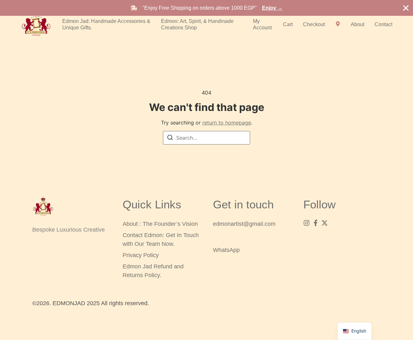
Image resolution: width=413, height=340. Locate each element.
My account (262, 24)
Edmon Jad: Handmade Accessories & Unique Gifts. (106, 24)
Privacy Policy (141, 255)
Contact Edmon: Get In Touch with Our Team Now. (161, 239)
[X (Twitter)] (324, 223)
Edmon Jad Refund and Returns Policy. (153, 270)
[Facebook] (315, 223)
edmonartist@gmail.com (244, 224)
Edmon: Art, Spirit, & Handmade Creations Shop (197, 24)
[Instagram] (306, 223)
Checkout (314, 24)
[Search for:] (206, 138)
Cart (288, 24)
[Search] (170, 138)
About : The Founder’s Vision (160, 224)
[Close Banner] (406, 8)
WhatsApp (226, 250)
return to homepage (226, 122)
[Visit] (337, 24)
